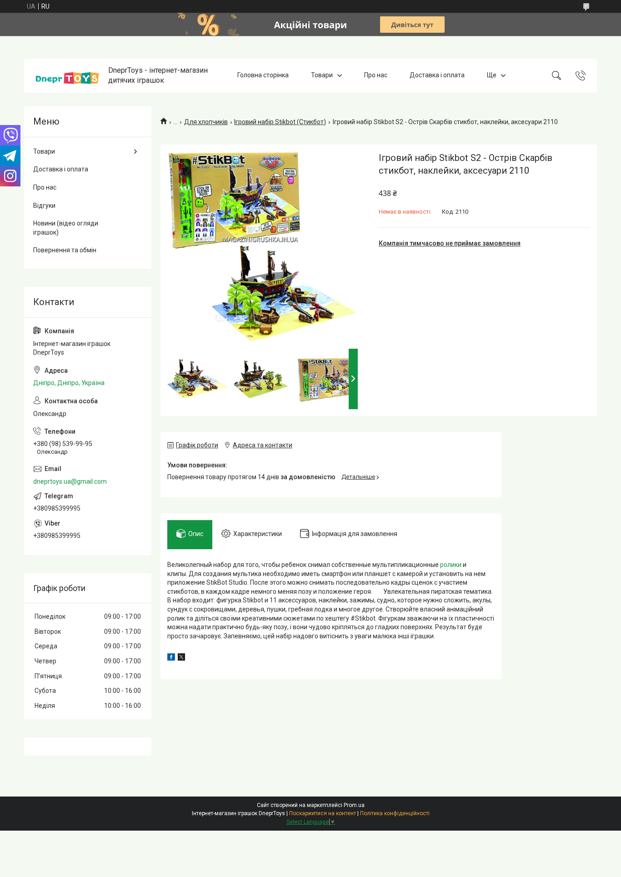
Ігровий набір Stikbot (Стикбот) (280, 121)
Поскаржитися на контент (322, 813)
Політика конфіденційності (395, 813)
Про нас (375, 75)
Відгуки (44, 205)
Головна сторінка (263, 75)
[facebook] (171, 658)
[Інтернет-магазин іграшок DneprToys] (67, 75)
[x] (181, 658)
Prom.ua (354, 805)
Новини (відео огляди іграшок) (65, 228)
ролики (450, 564)
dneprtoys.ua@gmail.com (70, 481)
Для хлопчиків (206, 121)
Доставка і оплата (437, 75)
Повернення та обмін (64, 250)
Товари (322, 75)
